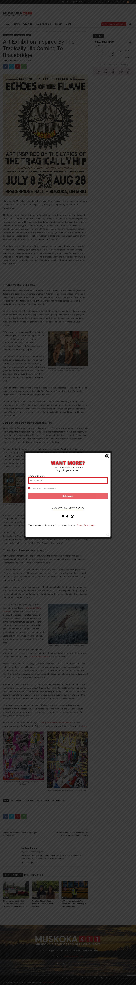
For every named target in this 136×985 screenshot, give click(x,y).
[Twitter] (72, 517)
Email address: (36, 476)
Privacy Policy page (86, 525)
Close (107, 456)
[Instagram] (63, 517)
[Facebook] (67, 517)
